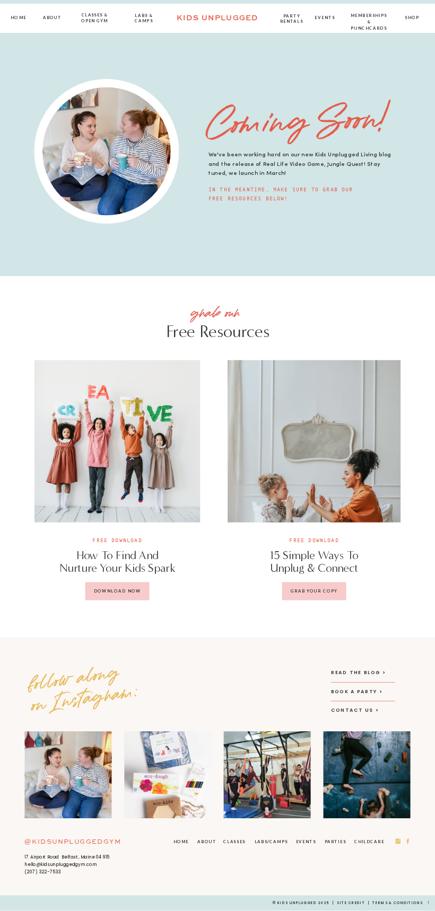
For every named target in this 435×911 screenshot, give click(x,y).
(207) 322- (36, 872)
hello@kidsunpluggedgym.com (60, 864)
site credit (351, 903)
